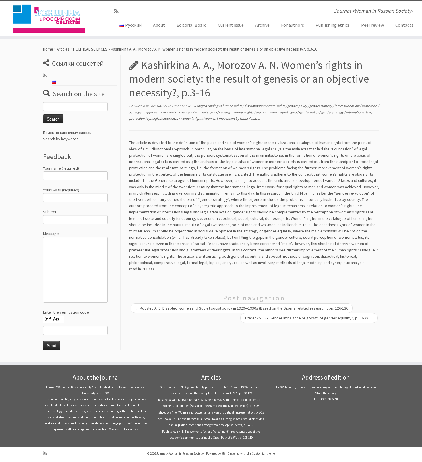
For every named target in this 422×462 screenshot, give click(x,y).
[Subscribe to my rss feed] (118, 11)
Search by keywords (60, 138)
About (159, 25)
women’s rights (206, 112)
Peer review (372, 25)
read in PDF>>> (142, 268)
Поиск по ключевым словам (67, 132)
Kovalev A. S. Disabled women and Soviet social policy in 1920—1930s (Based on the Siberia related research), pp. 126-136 (241, 308)
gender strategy (321, 106)
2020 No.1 (156, 106)
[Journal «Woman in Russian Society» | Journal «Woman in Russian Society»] (48, 18)
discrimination (255, 106)
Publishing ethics (332, 25)
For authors (292, 25)
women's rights (191, 118)
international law (347, 106)
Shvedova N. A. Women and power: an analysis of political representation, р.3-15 (211, 412)
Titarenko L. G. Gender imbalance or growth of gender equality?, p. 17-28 (309, 318)
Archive (262, 25)
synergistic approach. (145, 112)
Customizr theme (263, 453)
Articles (63, 49)
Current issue (231, 25)
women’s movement (177, 112)
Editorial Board (191, 25)
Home (48, 49)
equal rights (277, 106)
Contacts (404, 25)
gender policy (297, 106)
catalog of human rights (225, 106)
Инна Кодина (250, 118)
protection (370, 106)
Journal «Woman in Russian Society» (180, 453)
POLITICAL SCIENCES (90, 49)
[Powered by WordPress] (224, 452)
